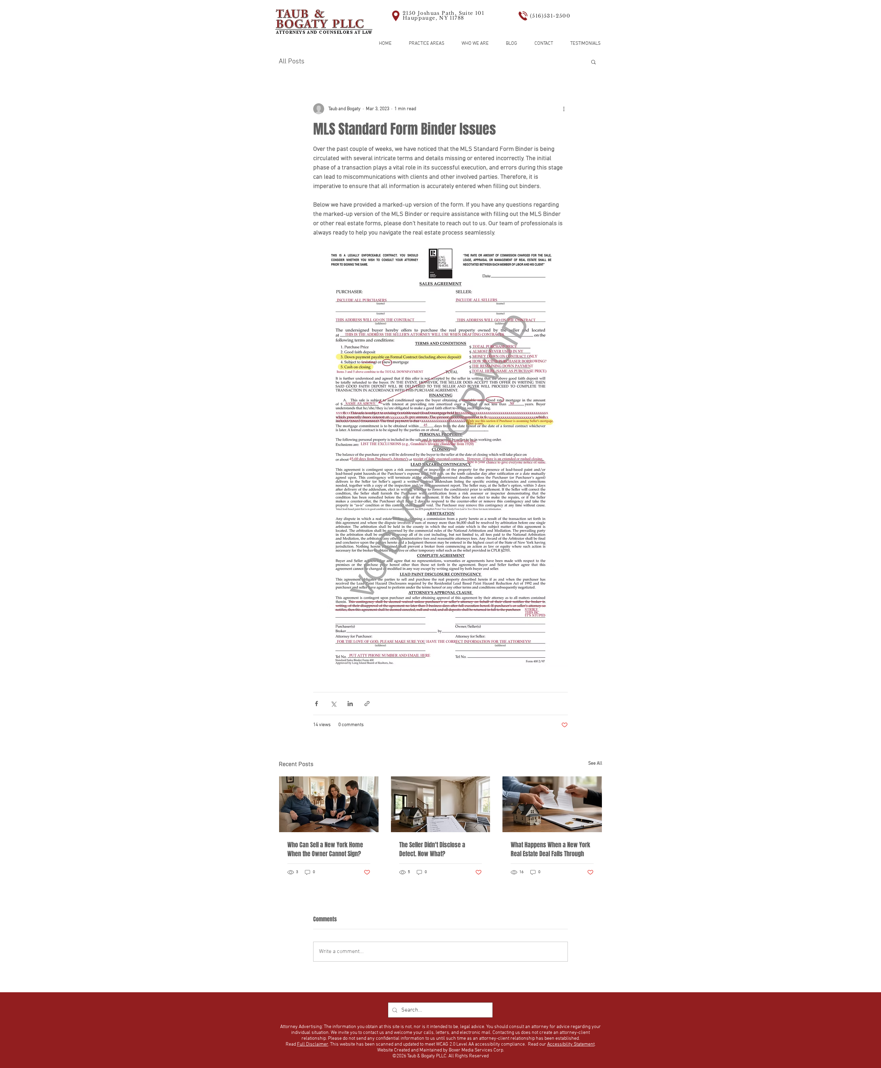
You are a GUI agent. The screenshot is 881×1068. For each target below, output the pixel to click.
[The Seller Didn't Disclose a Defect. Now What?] (440, 804)
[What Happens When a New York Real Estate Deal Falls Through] (552, 804)
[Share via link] (367, 703)
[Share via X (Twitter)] (333, 703)
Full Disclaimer (312, 1044)
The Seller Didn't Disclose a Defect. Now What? (432, 849)
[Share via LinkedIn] (350, 703)
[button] (593, 61)
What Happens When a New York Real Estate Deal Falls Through (550, 849)
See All (595, 763)
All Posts (292, 61)
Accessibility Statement (571, 1044)
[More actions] (564, 109)
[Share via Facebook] (316, 703)
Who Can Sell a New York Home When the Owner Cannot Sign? (325, 849)
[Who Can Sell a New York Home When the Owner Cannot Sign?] (329, 804)
